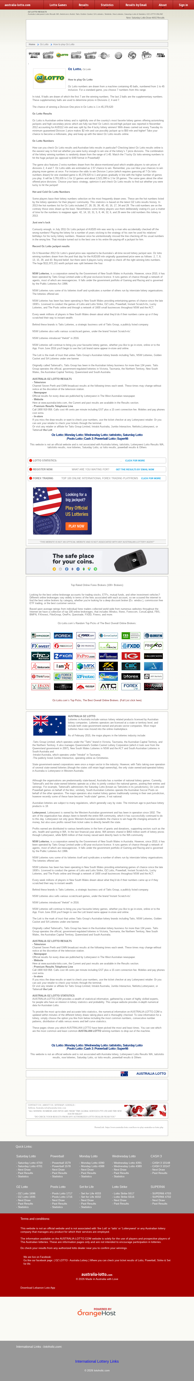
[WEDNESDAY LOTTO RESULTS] (90, 58)
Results (83, 5)
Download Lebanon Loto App (37, 1287)
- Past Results (24, 1172)
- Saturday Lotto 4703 (29, 1162)
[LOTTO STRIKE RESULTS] (160, 58)
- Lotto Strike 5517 (123, 1193)
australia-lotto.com (17, 5)
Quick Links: (24, 1146)
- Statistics (22, 1176)
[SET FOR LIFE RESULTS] (146, 58)
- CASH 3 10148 (160, 1162)
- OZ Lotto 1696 (25, 1193)
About (163, 5)
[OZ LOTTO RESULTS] (34, 58)
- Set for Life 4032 (90, 1196)
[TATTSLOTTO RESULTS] (48, 58)
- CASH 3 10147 (160, 1166)
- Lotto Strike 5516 (123, 1196)
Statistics (107, 5)
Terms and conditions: (35, 1218)
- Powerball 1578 (60, 1166)
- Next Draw (23, 1169)
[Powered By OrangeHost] (97, 1316)
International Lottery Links (97, 1361)
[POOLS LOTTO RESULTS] (104, 58)
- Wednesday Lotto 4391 (127, 1162)
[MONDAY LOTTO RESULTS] (76, 58)
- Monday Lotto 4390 (91, 1162)
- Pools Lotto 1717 (61, 1193)
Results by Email (136, 5)
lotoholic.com (52, 1346)
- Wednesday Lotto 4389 (127, 1166)
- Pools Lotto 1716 (61, 1196)
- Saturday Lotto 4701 (29, 1166)
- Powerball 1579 (60, 1162)
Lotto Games (58, 5)
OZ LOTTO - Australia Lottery (71, 1260)
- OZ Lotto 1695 (25, 1196)
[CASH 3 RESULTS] (118, 58)
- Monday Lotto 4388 (91, 1166)
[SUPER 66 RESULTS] (132, 58)
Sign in (183, 5)
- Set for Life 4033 (90, 1193)
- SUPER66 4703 (161, 1193)
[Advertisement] (97, 30)
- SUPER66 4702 (161, 1196)
